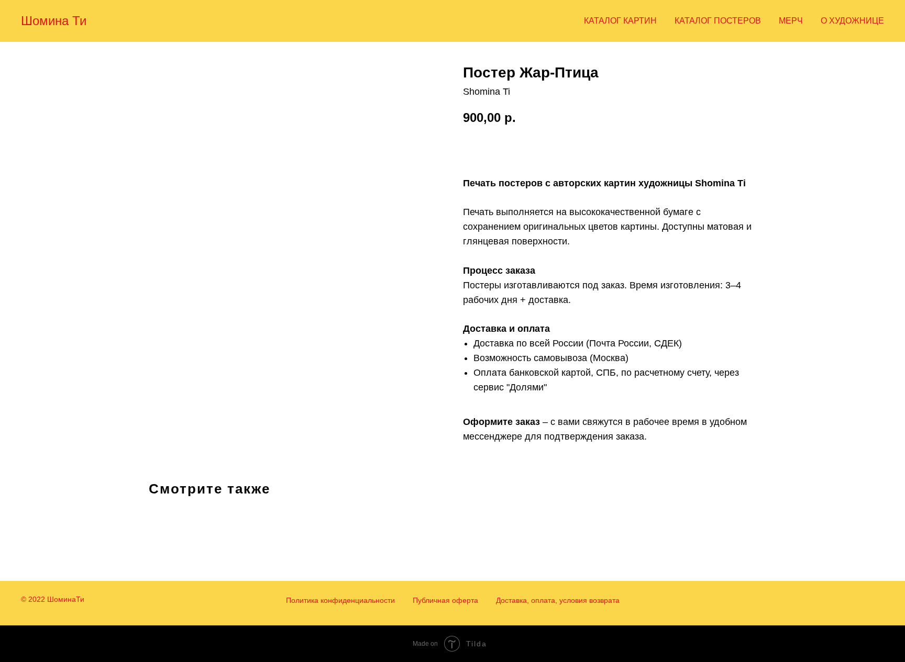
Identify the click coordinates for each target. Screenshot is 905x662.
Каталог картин (620, 20)
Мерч (791, 20)
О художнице (852, 20)
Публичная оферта (445, 600)
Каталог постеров (718, 20)
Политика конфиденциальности (340, 600)
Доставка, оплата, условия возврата (558, 600)
